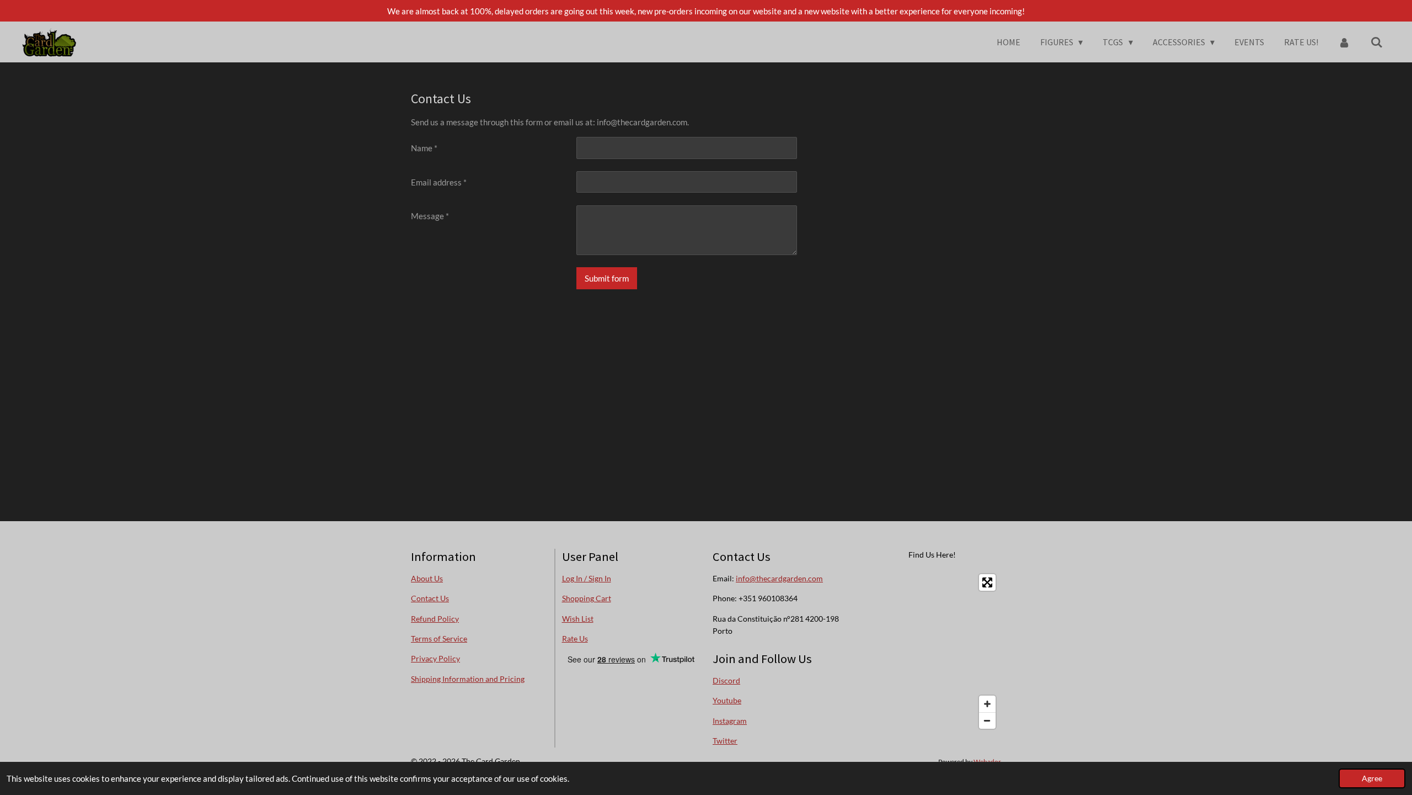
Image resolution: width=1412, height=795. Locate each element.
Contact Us (430, 598)
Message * (430, 216)
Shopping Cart (586, 598)
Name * (424, 148)
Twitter (725, 740)
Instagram (730, 720)
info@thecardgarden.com (779, 578)
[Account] (1344, 42)
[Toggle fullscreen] (987, 582)
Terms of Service (439, 638)
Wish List (577, 618)
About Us (427, 578)
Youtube (727, 700)
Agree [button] (1372, 778)
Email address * (439, 182)
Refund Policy (435, 618)
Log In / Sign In (586, 578)
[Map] (933, 651)
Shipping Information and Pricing (468, 678)
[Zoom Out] (987, 720)
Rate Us (575, 638)
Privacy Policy (435, 658)
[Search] (1376, 42)
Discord (726, 680)
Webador (987, 761)
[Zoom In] (987, 704)
